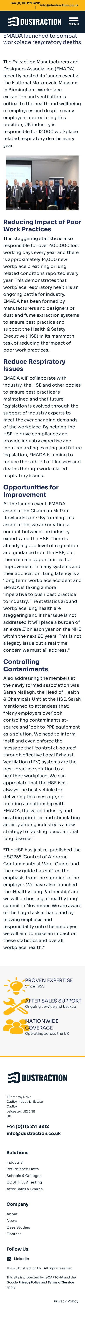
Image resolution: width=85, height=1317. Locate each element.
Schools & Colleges (24, 1175)
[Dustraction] (35, 22)
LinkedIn (21, 1258)
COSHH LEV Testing (24, 1182)
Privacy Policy (30, 1282)
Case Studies (18, 1227)
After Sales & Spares (25, 1189)
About (12, 1214)
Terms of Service (61, 1282)
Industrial (15, 1162)
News (12, 1220)
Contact (14, 1234)
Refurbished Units (23, 1169)
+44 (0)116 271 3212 (25, 3)
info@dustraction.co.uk (59, 5)
